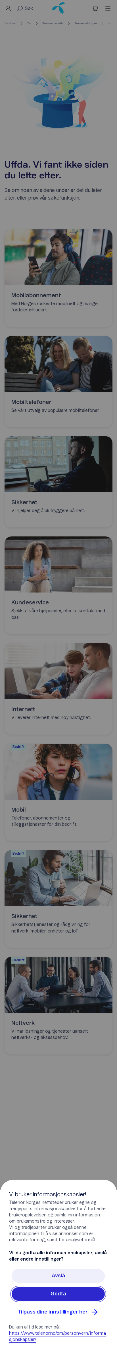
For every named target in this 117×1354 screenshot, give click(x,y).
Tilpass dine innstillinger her (53, 1312)
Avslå (58, 1275)
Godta (58, 1294)
